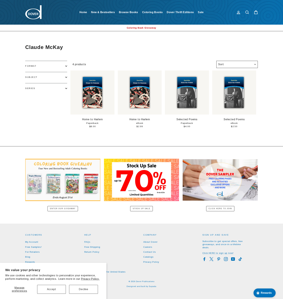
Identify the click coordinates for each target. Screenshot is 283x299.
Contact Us (149, 252)
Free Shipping (92, 247)
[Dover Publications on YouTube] (233, 259)
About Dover (150, 242)
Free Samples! (33, 247)
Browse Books (128, 12)
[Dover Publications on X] (211, 259)
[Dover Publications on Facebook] (204, 259)
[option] (141, 27)
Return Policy (91, 252)
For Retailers (32, 252)
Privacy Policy (151, 262)
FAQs (87, 242)
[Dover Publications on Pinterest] (219, 259)
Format (30, 66)
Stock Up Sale (141, 208)
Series (30, 88)
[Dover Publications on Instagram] (226, 259)
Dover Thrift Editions (180, 12)
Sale (201, 12)
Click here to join (220, 208)
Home (83, 12)
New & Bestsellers (103, 12)
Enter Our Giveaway (62, 208)
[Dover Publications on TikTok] (240, 259)
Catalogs (148, 257)
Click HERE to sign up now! (218, 253)
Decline (83, 289)
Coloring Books (152, 12)
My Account (31, 242)
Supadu (152, 286)
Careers (147, 247)
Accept (51, 289)
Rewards (30, 262)
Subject (31, 77)
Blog (27, 257)
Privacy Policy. (90, 278)
